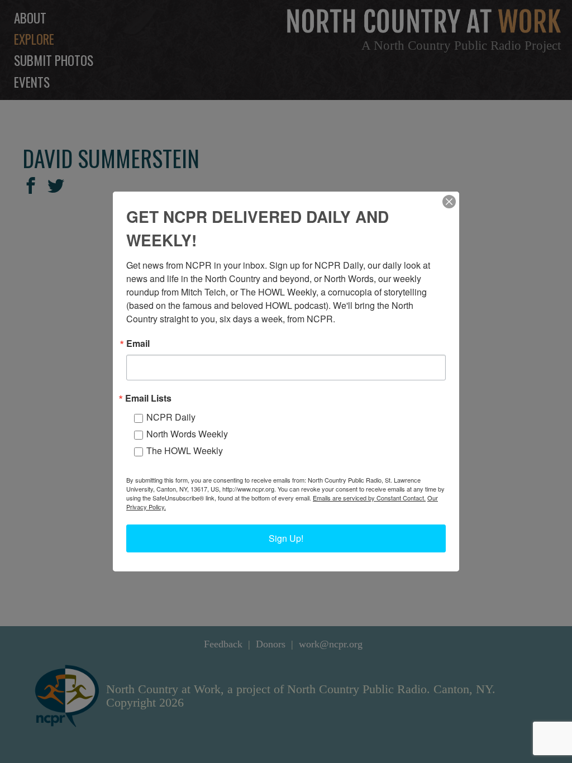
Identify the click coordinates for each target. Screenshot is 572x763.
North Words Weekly (187, 433)
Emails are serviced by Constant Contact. (369, 497)
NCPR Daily (171, 417)
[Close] (449, 201)
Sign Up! (286, 538)
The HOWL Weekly (184, 450)
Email (138, 343)
